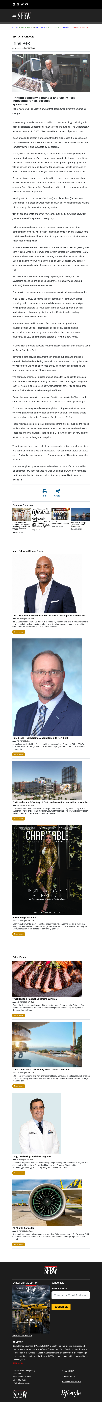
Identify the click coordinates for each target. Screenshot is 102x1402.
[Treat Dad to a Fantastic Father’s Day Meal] (47, 979)
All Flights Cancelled (23, 1228)
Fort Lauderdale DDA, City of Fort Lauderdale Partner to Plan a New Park (51, 802)
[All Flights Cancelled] (47, 1203)
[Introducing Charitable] (47, 871)
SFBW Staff (30, 48)
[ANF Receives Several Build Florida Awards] (60, 514)
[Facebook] (14, 4)
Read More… (18, 1363)
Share (57, 496)
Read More (18, 632)
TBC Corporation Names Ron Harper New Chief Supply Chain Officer (48, 615)
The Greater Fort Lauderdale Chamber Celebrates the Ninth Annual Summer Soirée (21, 526)
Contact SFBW (68, 1376)
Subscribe (61, 1307)
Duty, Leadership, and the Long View (32, 1156)
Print (44, 496)
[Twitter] (22, 4)
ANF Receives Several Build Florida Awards (60, 523)
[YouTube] (26, 4)
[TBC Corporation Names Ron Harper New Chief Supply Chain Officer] (47, 584)
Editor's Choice (23, 36)
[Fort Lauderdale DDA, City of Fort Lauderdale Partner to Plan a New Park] (47, 781)
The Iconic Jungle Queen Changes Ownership (78, 524)
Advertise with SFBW (71, 1382)
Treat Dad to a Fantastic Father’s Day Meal (34, 999)
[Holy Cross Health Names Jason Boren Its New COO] (47, 687)
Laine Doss (28, 1231)
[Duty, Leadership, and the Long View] (47, 1124)
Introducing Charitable (24, 917)
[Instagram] (18, 4)
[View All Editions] (31, 1309)
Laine (27, 741)
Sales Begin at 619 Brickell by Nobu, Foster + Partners (41, 1069)
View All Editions (22, 1336)
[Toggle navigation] (14, 15)
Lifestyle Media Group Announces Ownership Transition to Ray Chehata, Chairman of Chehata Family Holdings (41, 522)
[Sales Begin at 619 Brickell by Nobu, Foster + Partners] (47, 1045)
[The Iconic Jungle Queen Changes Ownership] (80, 515)
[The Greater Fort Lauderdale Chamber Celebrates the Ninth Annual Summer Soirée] (21, 515)
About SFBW (68, 1371)
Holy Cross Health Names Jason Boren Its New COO (40, 738)
